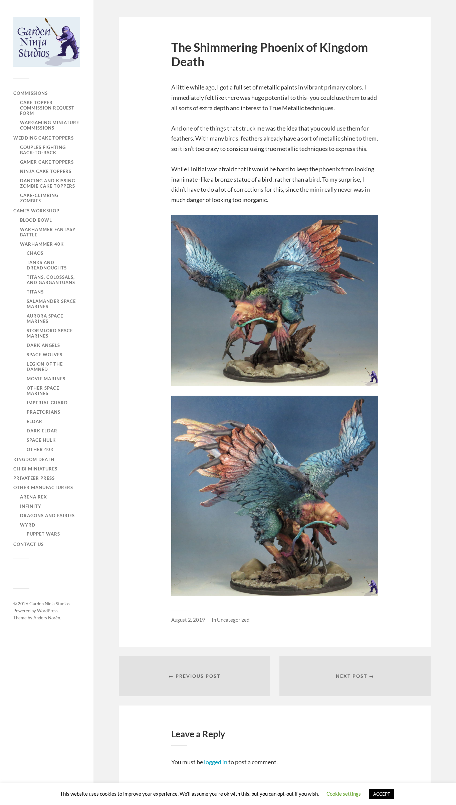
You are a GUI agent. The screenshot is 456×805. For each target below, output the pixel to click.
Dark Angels (43, 345)
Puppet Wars (43, 534)
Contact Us (28, 544)
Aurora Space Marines (45, 318)
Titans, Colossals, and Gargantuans (51, 279)
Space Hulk (41, 440)
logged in (215, 762)
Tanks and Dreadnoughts (47, 265)
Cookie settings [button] (343, 794)
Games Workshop (36, 210)
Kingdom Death (33, 459)
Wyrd (27, 525)
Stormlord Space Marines (50, 333)
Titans (35, 291)
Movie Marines (46, 378)
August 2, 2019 (188, 620)
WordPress (47, 610)
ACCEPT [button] (381, 794)
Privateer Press (34, 478)
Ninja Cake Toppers (45, 171)
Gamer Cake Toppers (47, 162)
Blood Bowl (36, 220)
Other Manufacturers (43, 487)
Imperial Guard (47, 402)
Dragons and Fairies (47, 515)
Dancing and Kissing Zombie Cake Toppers (47, 183)
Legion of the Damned (45, 366)
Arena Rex (33, 496)
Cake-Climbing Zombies (39, 198)
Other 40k (40, 449)
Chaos (35, 253)
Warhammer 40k (42, 244)
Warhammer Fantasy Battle (48, 232)
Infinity (30, 506)
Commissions (30, 93)
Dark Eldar (42, 430)
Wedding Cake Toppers (43, 138)
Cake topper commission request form (47, 108)
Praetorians (43, 412)
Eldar (34, 421)
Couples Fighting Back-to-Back (43, 150)
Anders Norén (46, 617)
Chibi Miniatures (35, 468)
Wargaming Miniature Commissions (49, 125)
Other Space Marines (43, 390)
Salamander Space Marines (51, 303)
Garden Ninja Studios (49, 603)
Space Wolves (44, 354)
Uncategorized (233, 620)
